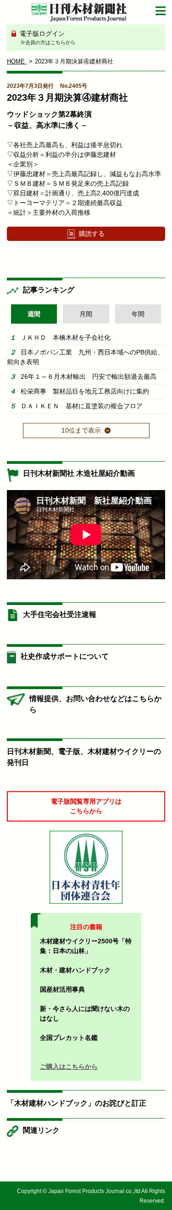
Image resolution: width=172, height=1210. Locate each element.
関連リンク (41, 1130)
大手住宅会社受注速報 (59, 614)
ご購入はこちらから (69, 1066)
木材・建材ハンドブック (75, 970)
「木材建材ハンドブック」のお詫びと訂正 (76, 1103)
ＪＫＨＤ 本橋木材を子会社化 (66, 337)
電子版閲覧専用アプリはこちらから (86, 806)
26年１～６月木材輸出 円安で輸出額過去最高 (88, 376)
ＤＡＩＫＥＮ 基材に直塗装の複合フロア (82, 406)
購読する (92, 233)
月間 (85, 314)
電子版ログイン (47, 37)
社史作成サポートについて (65, 656)
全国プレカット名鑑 (69, 1037)
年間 (138, 314)
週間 (34, 314)
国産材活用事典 (62, 989)
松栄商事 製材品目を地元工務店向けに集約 (85, 391)
